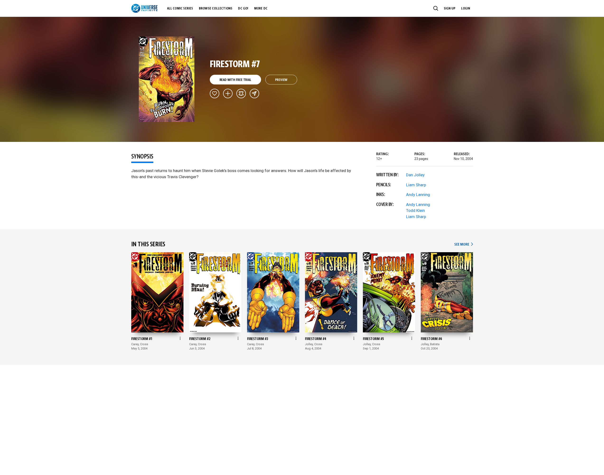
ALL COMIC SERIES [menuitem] (180, 8)
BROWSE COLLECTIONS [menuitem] (216, 8)
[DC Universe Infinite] (144, 8)
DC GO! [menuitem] (243, 8)
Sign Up (449, 8)
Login (465, 8)
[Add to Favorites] (214, 93)
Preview (281, 80)
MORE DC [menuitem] (260, 8)
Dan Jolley (415, 174)
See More (463, 244)
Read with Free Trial (235, 80)
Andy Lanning (418, 194)
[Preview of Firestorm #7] (167, 79)
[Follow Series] (241, 93)
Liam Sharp (416, 184)
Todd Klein (415, 210)
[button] (436, 8)
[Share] (254, 93)
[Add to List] (228, 93)
